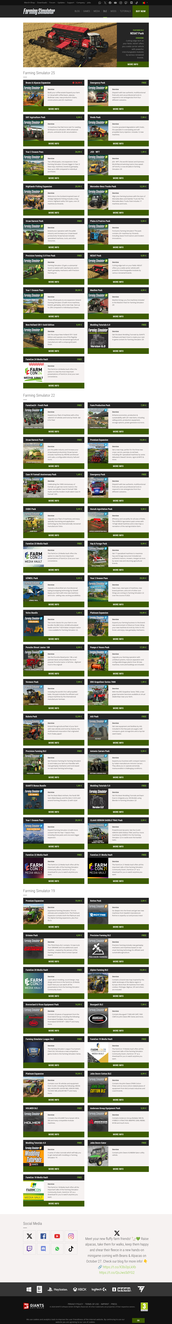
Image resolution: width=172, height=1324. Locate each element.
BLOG (77, 11)
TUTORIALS (125, 11)
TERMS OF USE (92, 1304)
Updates (61, 2)
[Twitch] (126, 2)
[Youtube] (115, 2)
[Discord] (131, 2)
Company (80, 2)
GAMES (86, 11)
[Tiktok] (137, 2)
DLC (105, 11)
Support (70, 2)
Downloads (42, 2)
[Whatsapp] (99, 2)
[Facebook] (110, 2)
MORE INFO (133, 64)
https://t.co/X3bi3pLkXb (119, 1267)
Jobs (89, 2)
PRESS (114, 1304)
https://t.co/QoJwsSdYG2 (117, 1272)
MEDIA (97, 11)
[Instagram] (121, 2)
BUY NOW (141, 11)
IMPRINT (105, 1304)
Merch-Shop (29, 2)
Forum (52, 2)
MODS (113, 11)
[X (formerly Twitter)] (105, 2)
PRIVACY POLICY (75, 1304)
